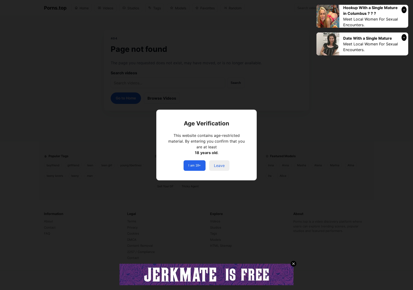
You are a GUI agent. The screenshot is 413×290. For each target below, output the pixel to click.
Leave (219, 165)
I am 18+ (194, 165)
